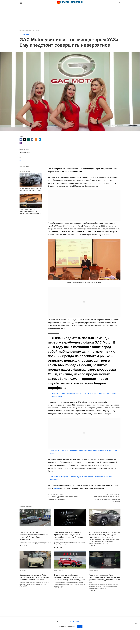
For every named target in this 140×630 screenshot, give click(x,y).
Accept (80, 627)
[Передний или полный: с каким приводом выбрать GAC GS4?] (31, 180)
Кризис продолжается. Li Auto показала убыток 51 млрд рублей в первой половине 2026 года (35, 577)
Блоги (22, 528)
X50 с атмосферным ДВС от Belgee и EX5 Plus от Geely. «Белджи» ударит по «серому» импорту (104, 534)
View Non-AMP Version (76, 622)
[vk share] (32, 139)
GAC (21, 160)
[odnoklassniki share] (36, 139)
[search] (119, 3)
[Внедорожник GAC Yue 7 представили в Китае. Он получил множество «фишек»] (31, 201)
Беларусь (92, 528)
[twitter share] (24, 139)
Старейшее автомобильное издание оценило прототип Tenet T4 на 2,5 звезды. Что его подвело (69, 577)
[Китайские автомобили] (70, 3)
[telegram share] (40, 139)
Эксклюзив (57, 528)
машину (57, 488)
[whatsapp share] (28, 139)
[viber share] (21, 143)
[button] (84, 259)
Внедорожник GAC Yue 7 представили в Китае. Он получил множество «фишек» (30, 211)
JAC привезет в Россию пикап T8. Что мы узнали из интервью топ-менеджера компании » (105, 499)
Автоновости (37, 30)
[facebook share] (21, 139)
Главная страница (25, 30)
